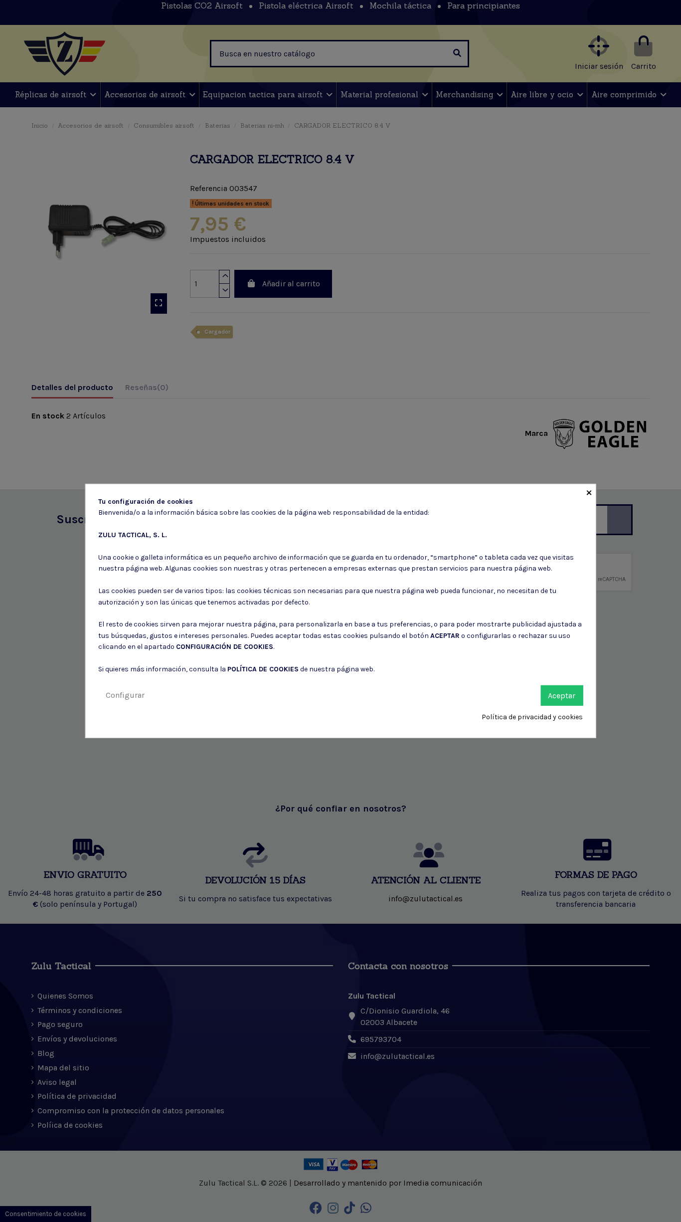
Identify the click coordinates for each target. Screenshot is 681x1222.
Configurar (125, 694)
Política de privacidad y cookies (532, 717)
